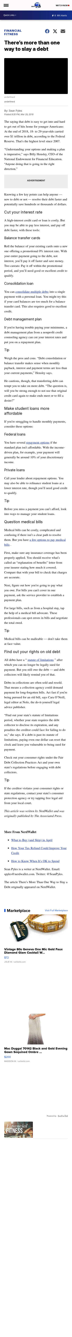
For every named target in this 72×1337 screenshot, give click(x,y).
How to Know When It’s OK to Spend (35, 861)
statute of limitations (41, 660)
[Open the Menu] (6, 5)
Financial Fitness (13, 32)
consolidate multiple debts (32, 291)
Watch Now (62, 5)
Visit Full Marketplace (56, 910)
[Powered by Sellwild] (63, 1116)
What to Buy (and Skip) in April (31, 840)
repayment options (37, 442)
